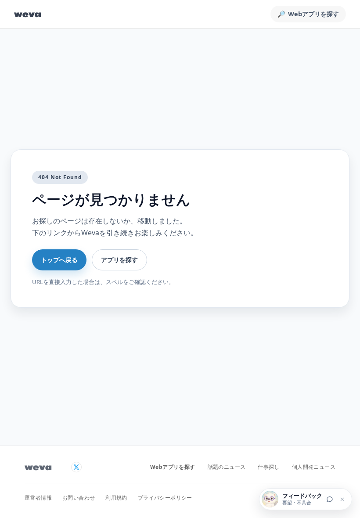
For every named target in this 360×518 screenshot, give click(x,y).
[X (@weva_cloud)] (76, 467)
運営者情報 (38, 497)
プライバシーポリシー (165, 497)
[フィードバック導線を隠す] (342, 499)
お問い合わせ (78, 497)
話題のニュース (227, 467)
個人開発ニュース (313, 467)
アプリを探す (119, 259)
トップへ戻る (59, 259)
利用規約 (116, 497)
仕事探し (269, 467)
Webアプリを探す (172, 467)
